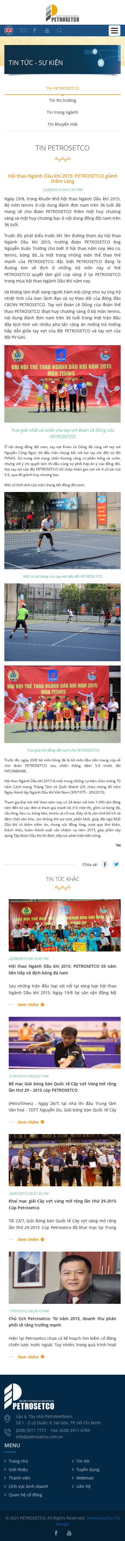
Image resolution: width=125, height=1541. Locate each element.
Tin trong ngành (62, 112)
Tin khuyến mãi (63, 124)
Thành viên (20, 1478)
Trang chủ (18, 1461)
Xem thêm (27, 1004)
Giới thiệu (18, 1469)
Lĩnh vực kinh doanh (28, 1486)
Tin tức (83, 1461)
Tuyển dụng (87, 1469)
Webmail (85, 1478)
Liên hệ (83, 1486)
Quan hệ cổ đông (25, 1494)
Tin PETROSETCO (62, 88)
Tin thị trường (62, 100)
